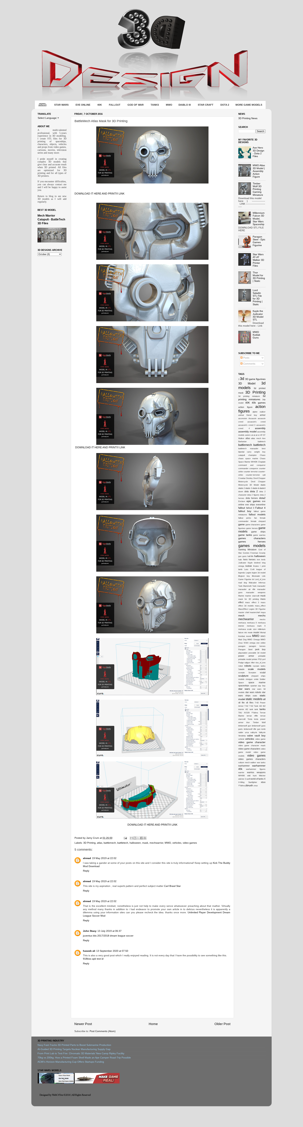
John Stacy (89, 931)
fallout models (257, 514)
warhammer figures (255, 769)
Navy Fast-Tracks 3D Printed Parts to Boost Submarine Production (74, 1045)
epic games (253, 501)
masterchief (255, 612)
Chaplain (261, 462)
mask (145, 843)
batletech (261, 441)
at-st (258, 435)
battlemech (110, 843)
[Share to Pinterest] (145, 838)
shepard (254, 676)
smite (256, 679)
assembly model (247, 431)
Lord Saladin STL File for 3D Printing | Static (257, 297)
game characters (252, 525)
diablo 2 (241, 488)
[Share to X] (138, 838)
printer (254, 659)
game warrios (259, 535)
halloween (135, 843)
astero (248, 435)
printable (261, 656)
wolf (248, 779)
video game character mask (251, 745)
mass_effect (260, 606)
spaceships (243, 685)
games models (251, 545)
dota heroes (252, 498)
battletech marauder (248, 448)
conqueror (253, 468)
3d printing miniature (249, 396)
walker (253, 762)
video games (190, 843)
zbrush (249, 785)
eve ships (250, 504)
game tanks (245, 535)
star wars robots (253, 692)
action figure (245, 407)
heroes (252, 559)
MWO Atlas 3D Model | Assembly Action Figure (259, 171)
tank (256, 709)
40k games (258, 402)
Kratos (256, 566)
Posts (246, 357)
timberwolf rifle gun (252, 729)
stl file (241, 702)
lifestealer (256, 576)
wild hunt (252, 776)
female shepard (258, 521)
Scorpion (252, 673)
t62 (260, 706)
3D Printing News (247, 118)
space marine (257, 682)
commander (243, 468)
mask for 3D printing (248, 599)
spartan (253, 686)
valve (250, 735)
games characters (251, 538)
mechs (261, 615)
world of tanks (257, 779)
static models (254, 699)
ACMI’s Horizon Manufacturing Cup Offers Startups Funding (71, 1062)
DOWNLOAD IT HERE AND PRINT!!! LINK (99, 193)
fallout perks (244, 518)
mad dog (242, 583)
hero (245, 559)
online (263, 643)
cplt (263, 475)
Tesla (250, 719)
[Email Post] (125, 838)
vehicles (176, 843)
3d (242, 378)
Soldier (262, 679)
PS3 (260, 659)
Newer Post (83, 1024)
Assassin (252, 418)
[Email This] (131, 838)
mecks (262, 619)
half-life (250, 556)
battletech (122, 843)
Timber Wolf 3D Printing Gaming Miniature (258, 189)
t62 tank (249, 709)
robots (247, 666)
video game (260, 739)
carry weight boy (256, 452)
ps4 (263, 659)
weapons (261, 772)
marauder (261, 586)
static (255, 696)
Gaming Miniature (247, 549)
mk (245, 632)
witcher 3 (242, 779)
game (241, 524)
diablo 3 (248, 488)
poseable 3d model (256, 653)
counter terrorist (251, 472)
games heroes (251, 541)
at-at (253, 435)
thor (248, 722)
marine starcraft (252, 596)
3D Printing (89, 843)
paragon (241, 646)
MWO (168, 843)
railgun (247, 663)
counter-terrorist (253, 475)
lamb (240, 569)
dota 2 (254, 491)
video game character (251, 742)
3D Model (246, 383)
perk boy (260, 649)
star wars (244, 689)
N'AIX (246, 643)
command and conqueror (251, 465)
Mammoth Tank (250, 586)
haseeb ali (89, 951)
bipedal (241, 452)
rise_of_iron (260, 663)
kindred (257, 563)
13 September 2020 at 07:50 (112, 951)
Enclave (241, 501)
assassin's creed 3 (246, 425)
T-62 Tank (253, 706)
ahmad (87, 858)
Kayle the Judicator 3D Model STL (258, 315)
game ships (258, 532)
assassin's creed (256, 422)
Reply (86, 871)
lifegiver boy (244, 576)
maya (263, 612)
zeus (256, 786)
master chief (243, 612)
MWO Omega (253, 639)
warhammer (244, 766)
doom (240, 491)
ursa (247, 732)
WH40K (241, 776)
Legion (248, 573)
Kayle (250, 563)
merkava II (252, 623)
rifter (253, 663)
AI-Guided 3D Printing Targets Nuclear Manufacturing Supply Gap (74, 1049)
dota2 (262, 498)
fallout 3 (250, 508)
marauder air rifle (246, 589)
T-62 (246, 706)
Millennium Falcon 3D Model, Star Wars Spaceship (259, 219)
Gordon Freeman (250, 553)
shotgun (249, 679)
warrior (241, 772)
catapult (241, 455)
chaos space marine (248, 458)
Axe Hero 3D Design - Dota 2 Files (258, 152)
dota (246, 491)
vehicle (241, 739)
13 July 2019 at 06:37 (109, 931)
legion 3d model (258, 573)
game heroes (252, 528)
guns (244, 556)
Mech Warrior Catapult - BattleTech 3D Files (51, 219)
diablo (263, 485)
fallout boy (244, 511)
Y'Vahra (241, 786)
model (256, 632)
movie (248, 636)
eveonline (260, 504)
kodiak (248, 566)
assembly (260, 428)
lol (253, 579)
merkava (242, 623)
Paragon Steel (245, 649)
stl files (249, 702)
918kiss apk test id (93, 959)
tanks (262, 709)
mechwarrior (156, 843)
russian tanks (259, 666)
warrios (250, 772)
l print (262, 566)
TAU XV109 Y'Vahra (248, 713)
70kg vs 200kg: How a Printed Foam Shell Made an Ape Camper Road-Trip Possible (84, 1057)
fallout (241, 508)
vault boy (260, 735)
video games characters (251, 759)
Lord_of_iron (260, 579)
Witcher (262, 776)
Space (241, 682)
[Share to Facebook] (141, 838)
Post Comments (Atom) (103, 1031)
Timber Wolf (259, 722)
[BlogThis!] (135, 838)
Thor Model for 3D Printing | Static (259, 276)
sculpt (262, 672)
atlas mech (256, 438)
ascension (242, 418)
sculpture (243, 675)
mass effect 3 (252, 602)
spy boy (261, 686)
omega (252, 643)
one (258, 643)
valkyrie (253, 732)
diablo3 (262, 488)
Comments (249, 363)
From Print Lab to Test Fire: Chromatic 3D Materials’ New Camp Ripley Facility (81, 1053)
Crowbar (242, 478)
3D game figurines (255, 379)
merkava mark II (256, 626)
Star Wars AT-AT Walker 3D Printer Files (258, 260)
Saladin (241, 669)
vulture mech (244, 762)
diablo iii (255, 488)
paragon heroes (257, 646)
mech (241, 615)
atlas (99, 843)
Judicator (242, 563)
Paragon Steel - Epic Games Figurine (259, 241)
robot (240, 666)
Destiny (249, 478)
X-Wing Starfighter (247, 782)
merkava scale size (247, 629)
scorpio (241, 673)
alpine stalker (258, 412)
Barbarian (242, 441)
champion (252, 455)
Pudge (241, 663)
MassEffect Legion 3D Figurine (251, 609)
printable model (244, 659)
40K (247, 402)
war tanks (261, 762)
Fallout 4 (260, 508)
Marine (241, 596)
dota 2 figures (253, 495)
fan (255, 518)
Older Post (222, 1024)
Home (153, 1024)
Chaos (262, 455)
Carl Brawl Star (172, 886)
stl (264, 699)
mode (250, 632)
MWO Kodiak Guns (256, 335)
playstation (242, 653)
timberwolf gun (244, 726)
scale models (256, 669)
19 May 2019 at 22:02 (104, 858)
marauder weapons (255, 592)
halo (240, 560)
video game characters (249, 749)
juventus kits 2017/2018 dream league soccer (108, 935)
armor (262, 415)
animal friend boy (247, 415)
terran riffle (252, 716)
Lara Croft (249, 569)
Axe (263, 438)
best (263, 448)
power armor (246, 656)
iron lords (261, 560)
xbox (263, 782)
